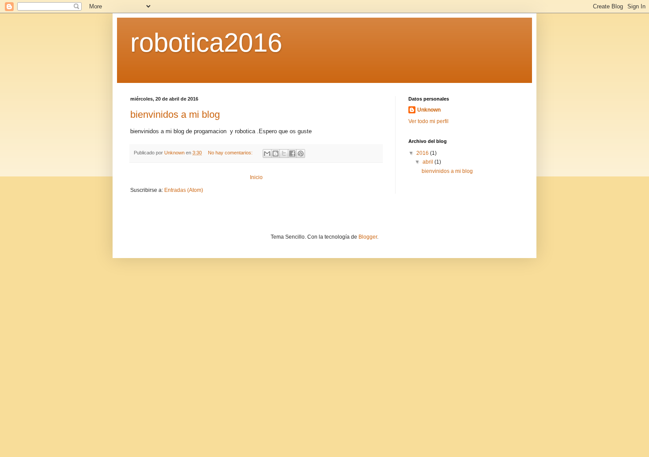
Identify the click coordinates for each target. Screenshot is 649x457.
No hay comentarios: (231, 152)
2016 (423, 153)
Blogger (367, 237)
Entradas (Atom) (183, 190)
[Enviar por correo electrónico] (267, 153)
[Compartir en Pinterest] (300, 153)
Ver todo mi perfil (428, 121)
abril (428, 162)
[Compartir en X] (283, 153)
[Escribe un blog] (275, 153)
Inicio (256, 177)
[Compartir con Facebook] (292, 153)
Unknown (429, 110)
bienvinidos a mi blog (175, 114)
